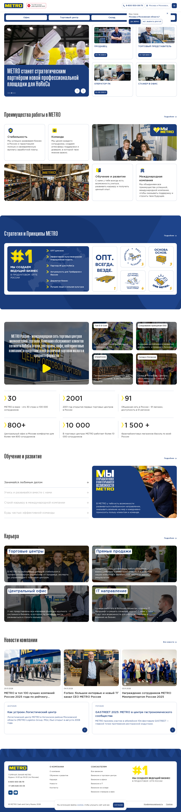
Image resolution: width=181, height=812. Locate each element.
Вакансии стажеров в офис (103, 792)
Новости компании (20, 640)
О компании (55, 771)
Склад (112, 17)
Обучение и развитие (23, 456)
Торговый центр (69, 17)
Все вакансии (97, 771)
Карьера (11, 536)
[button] (46, 482)
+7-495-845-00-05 (16, 786)
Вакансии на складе (99, 788)
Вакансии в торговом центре (103, 775)
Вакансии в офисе (99, 779)
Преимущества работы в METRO (32, 114)
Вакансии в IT (97, 784)
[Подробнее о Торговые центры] (46, 564)
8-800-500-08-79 (16, 782)
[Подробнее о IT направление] (134, 603)
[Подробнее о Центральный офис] (46, 603)
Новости (53, 784)
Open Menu (174, 5)
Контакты (54, 788)
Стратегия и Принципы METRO (31, 233)
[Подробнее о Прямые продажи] (134, 564)
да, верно (135, 21)
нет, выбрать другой (152, 21)
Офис (26, 17)
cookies (80, 805)
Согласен (118, 805)
